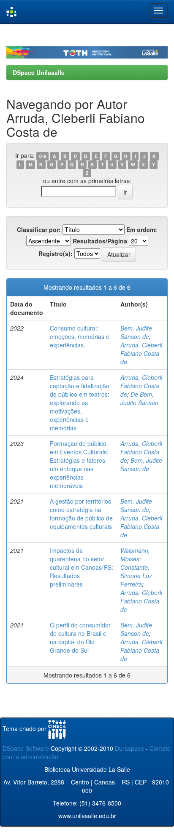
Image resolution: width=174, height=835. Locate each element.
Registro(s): (55, 253)
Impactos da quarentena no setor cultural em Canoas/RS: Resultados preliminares (81, 567)
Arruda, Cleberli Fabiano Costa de (141, 353)
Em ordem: (141, 229)
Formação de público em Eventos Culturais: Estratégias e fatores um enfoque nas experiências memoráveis (79, 464)
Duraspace (129, 748)
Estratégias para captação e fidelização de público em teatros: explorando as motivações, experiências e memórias (79, 402)
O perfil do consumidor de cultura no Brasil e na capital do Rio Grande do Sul (80, 637)
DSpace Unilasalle (39, 72)
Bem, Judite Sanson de (136, 332)
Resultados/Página (100, 241)
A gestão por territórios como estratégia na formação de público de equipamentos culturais (81, 514)
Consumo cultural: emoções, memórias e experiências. (79, 336)
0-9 (42, 156)
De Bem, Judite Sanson (139, 398)
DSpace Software (26, 748)
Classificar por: (39, 229)
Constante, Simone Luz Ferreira (136, 575)
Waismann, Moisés (135, 554)
